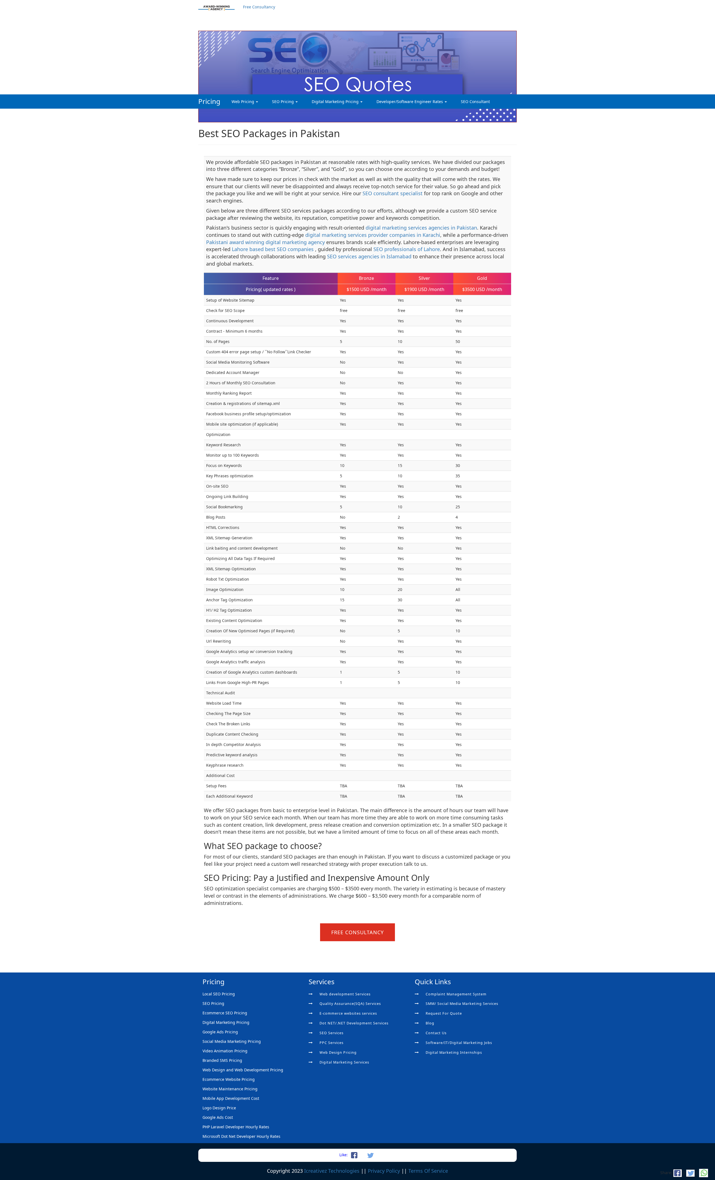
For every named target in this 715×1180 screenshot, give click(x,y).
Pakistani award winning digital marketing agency (266, 242)
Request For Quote (444, 1013)
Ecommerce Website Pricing (228, 1079)
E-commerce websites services (348, 1013)
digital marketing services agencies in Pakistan (421, 227)
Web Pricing (243, 101)
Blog (430, 1023)
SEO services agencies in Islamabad (369, 256)
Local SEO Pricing (218, 994)
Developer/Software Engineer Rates (410, 101)
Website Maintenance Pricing (230, 1088)
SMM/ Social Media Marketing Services (462, 1003)
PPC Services (332, 1042)
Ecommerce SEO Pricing (224, 1012)
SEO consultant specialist (393, 193)
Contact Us (436, 1033)
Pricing (209, 101)
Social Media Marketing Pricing (231, 1041)
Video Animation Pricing (224, 1050)
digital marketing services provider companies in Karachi (372, 235)
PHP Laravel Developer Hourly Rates (235, 1126)
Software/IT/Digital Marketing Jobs (459, 1042)
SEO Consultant (475, 101)
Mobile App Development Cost (230, 1098)
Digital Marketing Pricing (336, 101)
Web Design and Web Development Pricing (242, 1069)
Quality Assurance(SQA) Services (350, 1003)
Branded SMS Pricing (222, 1060)
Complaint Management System (456, 994)
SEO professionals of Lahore (406, 249)
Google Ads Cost (217, 1117)
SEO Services (332, 1033)
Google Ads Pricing (220, 1031)
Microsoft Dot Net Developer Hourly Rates (241, 1136)
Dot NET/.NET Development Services (354, 1023)
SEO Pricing (283, 101)
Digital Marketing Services (344, 1062)
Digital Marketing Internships (454, 1052)
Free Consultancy (259, 6)
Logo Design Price (219, 1107)
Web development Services (345, 994)
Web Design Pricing (338, 1052)
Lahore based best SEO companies (273, 249)
